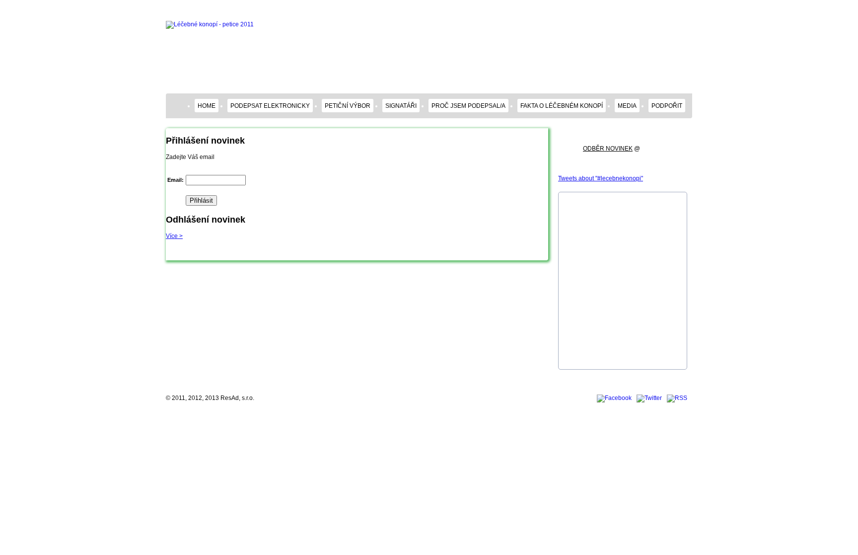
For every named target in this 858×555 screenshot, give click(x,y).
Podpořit (666, 105)
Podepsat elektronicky (270, 105)
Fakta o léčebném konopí (561, 105)
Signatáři (401, 105)
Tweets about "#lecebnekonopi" (600, 178)
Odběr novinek (608, 148)
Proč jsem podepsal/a (468, 105)
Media (627, 105)
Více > (174, 236)
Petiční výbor (347, 105)
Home (206, 105)
